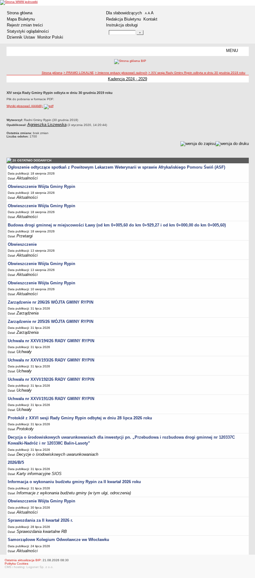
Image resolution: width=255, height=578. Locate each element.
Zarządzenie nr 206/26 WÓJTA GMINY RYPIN (50, 302)
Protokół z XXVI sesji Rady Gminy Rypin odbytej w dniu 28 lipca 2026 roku (80, 418)
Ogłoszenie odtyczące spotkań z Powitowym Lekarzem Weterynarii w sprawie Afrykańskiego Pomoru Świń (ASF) (116, 167)
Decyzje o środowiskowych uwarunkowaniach (57, 454)
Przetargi (24, 236)
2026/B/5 (16, 462)
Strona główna (19, 13)
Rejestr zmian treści (25, 25)
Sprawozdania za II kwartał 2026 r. (40, 520)
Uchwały (24, 351)
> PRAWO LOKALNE (78, 72)
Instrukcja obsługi (122, 25)
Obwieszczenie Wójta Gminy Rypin (41, 186)
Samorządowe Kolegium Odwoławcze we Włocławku (58, 539)
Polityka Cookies (16, 563)
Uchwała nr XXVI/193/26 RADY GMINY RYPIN (51, 360)
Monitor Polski (50, 37)
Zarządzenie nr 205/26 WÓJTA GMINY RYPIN (50, 321)
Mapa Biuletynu (21, 19)
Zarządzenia (27, 313)
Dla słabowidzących (124, 13)
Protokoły (25, 429)
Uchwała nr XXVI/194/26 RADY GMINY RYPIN (51, 340)
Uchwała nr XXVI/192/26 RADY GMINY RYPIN (51, 379)
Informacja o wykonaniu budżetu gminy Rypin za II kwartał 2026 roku (74, 481)
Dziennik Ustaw (21, 37)
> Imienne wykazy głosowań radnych (121, 72)
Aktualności (27, 178)
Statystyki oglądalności (28, 31)
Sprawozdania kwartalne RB (41, 531)
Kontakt (150, 19)
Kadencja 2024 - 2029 (127, 79)
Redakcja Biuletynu (123, 19)
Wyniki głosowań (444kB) (25, 106)
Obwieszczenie (22, 244)
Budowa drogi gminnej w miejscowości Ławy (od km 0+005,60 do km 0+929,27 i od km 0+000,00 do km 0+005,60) (117, 225)
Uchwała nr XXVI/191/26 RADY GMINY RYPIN (51, 398)
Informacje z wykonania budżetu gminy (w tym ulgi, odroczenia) (73, 493)
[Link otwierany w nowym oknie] (19, 2)
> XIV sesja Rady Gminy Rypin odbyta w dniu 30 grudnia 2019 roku (196, 72)
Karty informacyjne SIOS (39, 473)
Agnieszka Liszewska (47, 124)
